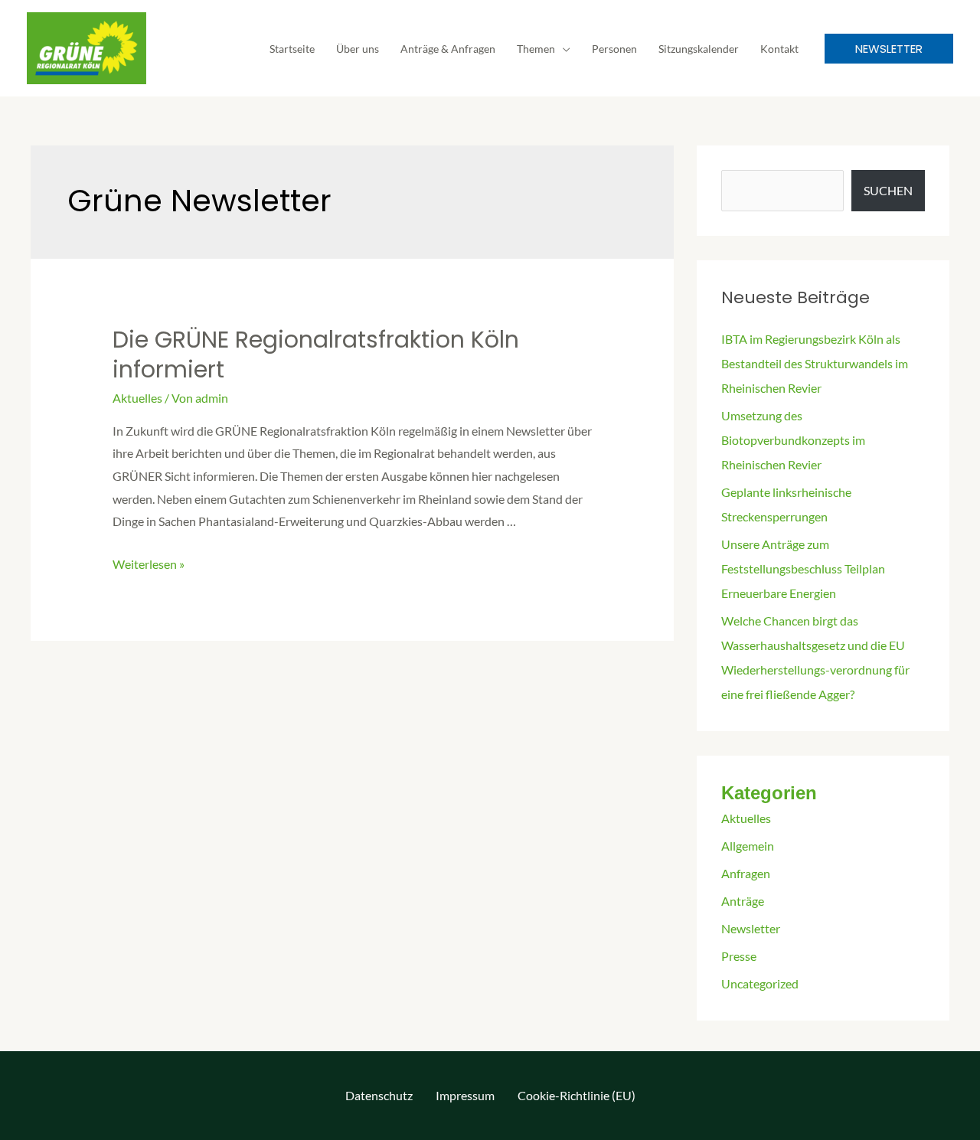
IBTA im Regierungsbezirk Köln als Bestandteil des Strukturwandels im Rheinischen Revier (814, 363)
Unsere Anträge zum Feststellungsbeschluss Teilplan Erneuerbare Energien (803, 568)
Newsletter (750, 928)
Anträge (742, 900)
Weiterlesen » (149, 564)
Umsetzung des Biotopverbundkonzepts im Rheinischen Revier (793, 440)
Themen (536, 48)
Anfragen (745, 873)
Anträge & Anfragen (447, 48)
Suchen (888, 190)
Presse (738, 956)
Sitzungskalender (698, 48)
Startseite (292, 48)
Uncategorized (760, 983)
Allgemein (747, 845)
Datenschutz (379, 1095)
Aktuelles (137, 397)
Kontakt (779, 48)
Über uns (357, 48)
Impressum (465, 1095)
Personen (614, 48)
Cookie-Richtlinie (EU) (576, 1095)
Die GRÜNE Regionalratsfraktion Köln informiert (316, 354)
